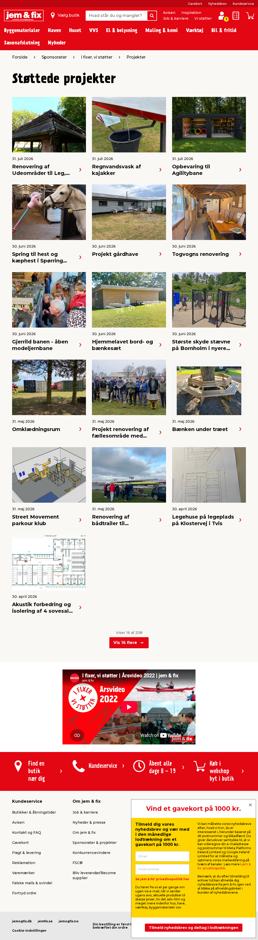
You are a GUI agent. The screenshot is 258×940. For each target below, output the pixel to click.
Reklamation (23, 863)
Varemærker (23, 873)
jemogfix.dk (22, 921)
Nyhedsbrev (217, 3)
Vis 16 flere (125, 642)
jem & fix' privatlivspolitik (224, 866)
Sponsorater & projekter (95, 842)
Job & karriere (175, 18)
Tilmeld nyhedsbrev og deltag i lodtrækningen (193, 927)
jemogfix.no (69, 921)
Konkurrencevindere (91, 852)
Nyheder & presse (89, 822)
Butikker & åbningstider (34, 812)
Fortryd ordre (24, 893)
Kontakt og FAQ (26, 832)
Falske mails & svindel (32, 883)
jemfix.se (45, 921)
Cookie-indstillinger (29, 930)
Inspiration (191, 12)
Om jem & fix (84, 832)
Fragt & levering (26, 852)
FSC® (78, 863)
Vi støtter (203, 18)
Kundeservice (243, 3)
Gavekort (195, 3)
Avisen (169, 12)
